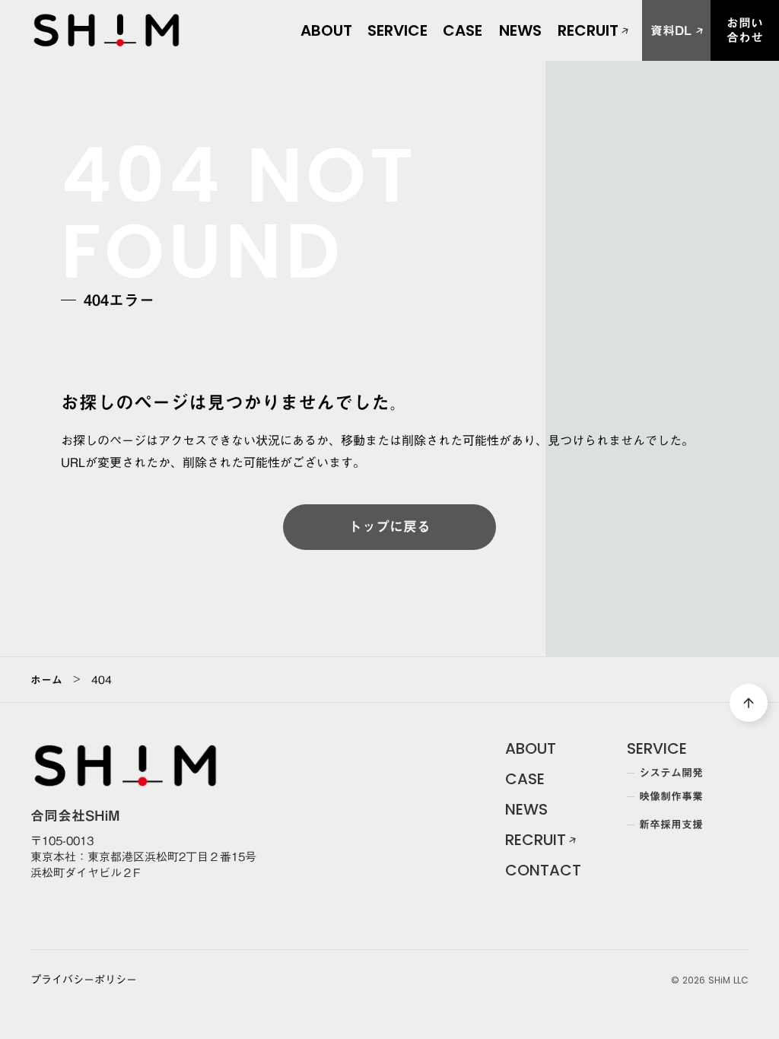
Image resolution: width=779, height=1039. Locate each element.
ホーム (46, 680)
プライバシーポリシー (83, 980)
